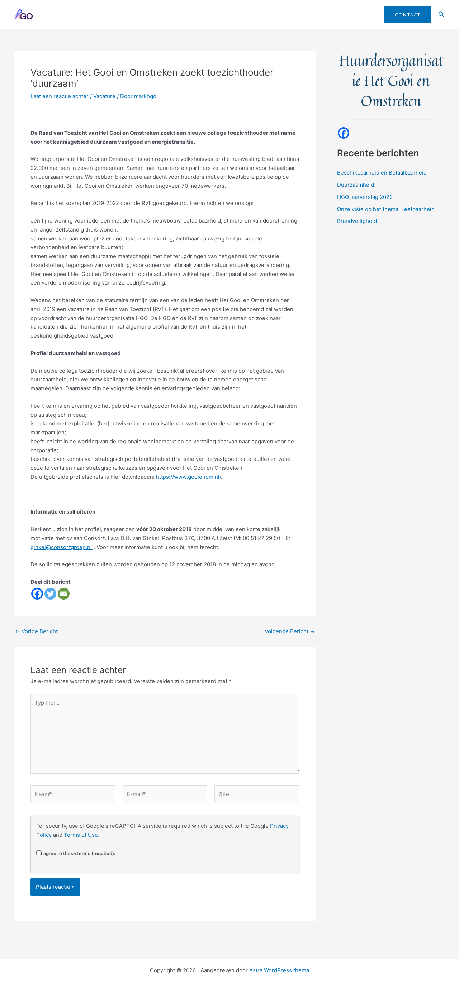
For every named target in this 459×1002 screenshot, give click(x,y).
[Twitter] (50, 594)
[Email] (64, 594)
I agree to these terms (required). (78, 853)
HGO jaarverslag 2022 (365, 197)
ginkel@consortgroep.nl (61, 547)
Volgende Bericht (290, 631)
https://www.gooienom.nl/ (188, 476)
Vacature (104, 96)
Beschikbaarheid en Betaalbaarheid (382, 172)
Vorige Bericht (36, 631)
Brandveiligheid (357, 221)
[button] (407, 14)
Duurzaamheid (355, 184)
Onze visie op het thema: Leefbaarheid (386, 209)
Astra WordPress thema (279, 970)
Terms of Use (81, 834)
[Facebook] (37, 594)
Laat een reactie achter (59, 96)
